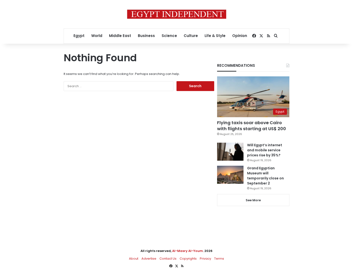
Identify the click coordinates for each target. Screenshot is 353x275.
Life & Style (215, 35)
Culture (191, 35)
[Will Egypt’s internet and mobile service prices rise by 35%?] (230, 152)
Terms (219, 258)
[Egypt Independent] (176, 14)
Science (169, 35)
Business (146, 35)
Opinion (239, 35)
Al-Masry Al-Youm (187, 251)
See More (253, 200)
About (133, 258)
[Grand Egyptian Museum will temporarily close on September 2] (230, 175)
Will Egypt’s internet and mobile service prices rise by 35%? (264, 150)
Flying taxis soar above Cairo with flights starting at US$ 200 (251, 126)
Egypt (79, 35)
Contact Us (167, 258)
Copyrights (188, 258)
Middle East (120, 35)
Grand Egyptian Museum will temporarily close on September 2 (265, 176)
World (96, 35)
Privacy (205, 258)
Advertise (148, 258)
